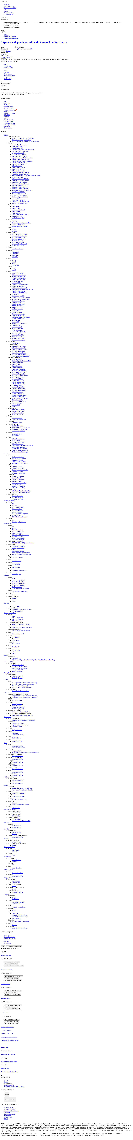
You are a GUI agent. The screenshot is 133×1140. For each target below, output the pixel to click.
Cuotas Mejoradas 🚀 (10, 110)
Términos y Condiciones (11, 38)
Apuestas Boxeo (9, 1085)
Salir (15, 61)
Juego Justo (7, 1112)
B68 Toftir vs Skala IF (5, 984)
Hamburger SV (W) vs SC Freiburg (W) (9, 1040)
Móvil (6, 1119)
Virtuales (6, 9)
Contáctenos (7, 1115)
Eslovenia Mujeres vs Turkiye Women (9, 1061)
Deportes (7, 4)
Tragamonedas (8, 14)
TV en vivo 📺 (8, 121)
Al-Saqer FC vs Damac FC (6, 969)
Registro (8, 51)
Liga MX (7, 115)
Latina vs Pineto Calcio (6, 955)
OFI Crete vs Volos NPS (6, 1030)
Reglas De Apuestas (10, 36)
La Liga (6, 105)
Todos (3, 946)
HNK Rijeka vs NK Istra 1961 (7, 1033)
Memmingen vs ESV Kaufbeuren (8, 1054)
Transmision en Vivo (10, 8)
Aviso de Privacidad (10, 1109)
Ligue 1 (6, 116)
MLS (5, 118)
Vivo (6, 941)
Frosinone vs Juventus (5, 998)
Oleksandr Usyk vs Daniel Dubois (14, 1086)
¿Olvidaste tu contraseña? (24, 49)
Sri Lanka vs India (5, 1068)
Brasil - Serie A (8, 120)
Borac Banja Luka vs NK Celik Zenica (9, 1037)
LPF (5, 101)
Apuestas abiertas (6, 57)
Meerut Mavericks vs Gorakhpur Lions (9, 1071)
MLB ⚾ (7, 103)
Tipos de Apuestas (9, 937)
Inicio (6, 71)
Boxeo (6, 1082)
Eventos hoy (7, 126)
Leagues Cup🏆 (9, 108)
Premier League (8, 106)
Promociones (8, 74)
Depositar (11, 61)
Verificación (7, 79)
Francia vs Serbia (4, 1047)
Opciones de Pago (9, 75)
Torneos (6, 77)
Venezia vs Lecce (4, 1012)
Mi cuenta (3, 54)
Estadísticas (7, 935)
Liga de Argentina (9, 113)
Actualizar (4, 61)
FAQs (6, 35)
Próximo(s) (7, 943)
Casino (6, 11)
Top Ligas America (9, 125)
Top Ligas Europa (9, 123)
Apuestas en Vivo (9, 6)
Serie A (6, 111)
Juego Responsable (9, 1114)
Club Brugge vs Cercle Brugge (7, 1027)
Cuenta (3, 59)
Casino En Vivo (8, 13)
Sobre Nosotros (8, 1107)
